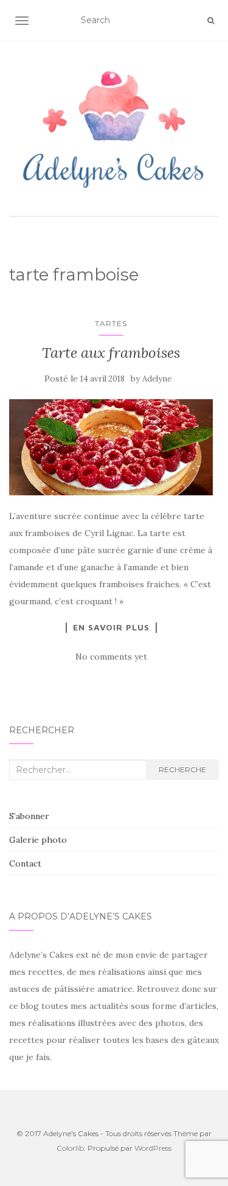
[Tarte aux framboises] (111, 447)
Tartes (111, 323)
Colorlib (70, 1148)
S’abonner (29, 816)
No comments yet (111, 656)
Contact (25, 863)
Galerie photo (38, 839)
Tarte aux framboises (111, 352)
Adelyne (156, 379)
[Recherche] (210, 21)
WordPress (152, 1148)
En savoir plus (111, 627)
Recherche (182, 769)
